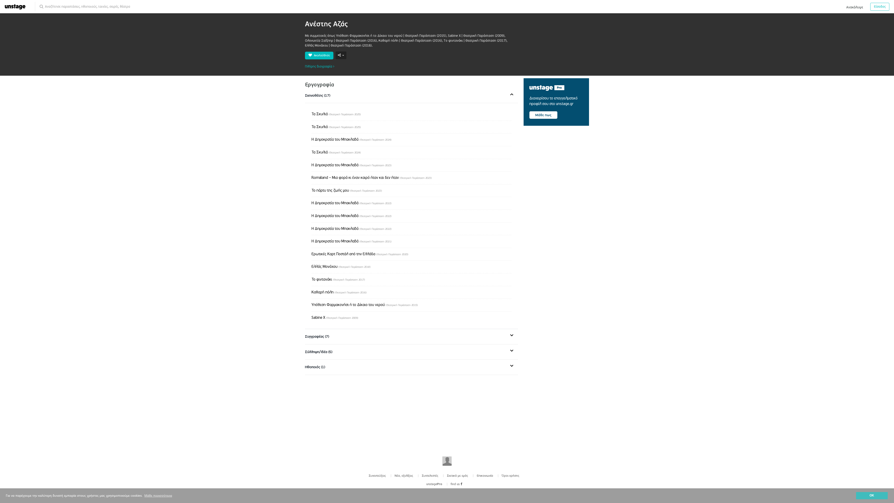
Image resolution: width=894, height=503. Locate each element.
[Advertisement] (558, 169)
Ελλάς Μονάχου (341, 267)
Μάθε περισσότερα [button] (158, 495)
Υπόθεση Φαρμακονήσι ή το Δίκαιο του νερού (365, 305)
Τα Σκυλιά (336, 114)
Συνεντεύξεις (377, 475)
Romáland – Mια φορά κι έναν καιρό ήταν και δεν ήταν (372, 178)
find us (456, 484)
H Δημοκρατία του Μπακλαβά (351, 229)
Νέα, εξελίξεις (404, 475)
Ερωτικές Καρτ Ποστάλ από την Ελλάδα (360, 254)
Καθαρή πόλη (339, 292)
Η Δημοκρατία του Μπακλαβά (351, 139)
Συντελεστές (430, 475)
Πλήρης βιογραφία (319, 66)
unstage (434, 484)
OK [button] (872, 495)
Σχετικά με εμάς (457, 475)
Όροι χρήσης (510, 475)
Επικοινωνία (485, 475)
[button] (855, 6)
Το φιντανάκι (338, 279)
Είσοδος (880, 6)
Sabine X (335, 318)
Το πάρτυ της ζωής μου (347, 190)
